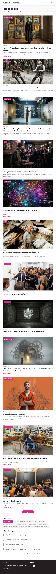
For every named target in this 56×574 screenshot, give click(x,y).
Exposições (41, 521)
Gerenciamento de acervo (9, 524)
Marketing (39, 524)
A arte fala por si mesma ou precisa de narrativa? (20, 88)
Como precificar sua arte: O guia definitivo (17, 540)
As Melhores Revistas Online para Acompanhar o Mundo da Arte (23, 549)
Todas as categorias (8, 521)
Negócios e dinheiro (7, 526)
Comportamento (45, 526)
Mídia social (45, 524)
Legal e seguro (32, 524)
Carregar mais (28, 512)
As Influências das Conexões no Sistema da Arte (20, 210)
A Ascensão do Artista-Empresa (14, 414)
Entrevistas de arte (33, 521)
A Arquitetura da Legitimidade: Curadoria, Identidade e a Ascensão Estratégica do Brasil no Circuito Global (27, 130)
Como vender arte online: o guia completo (17, 544)
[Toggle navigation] (51, 2)
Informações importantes (22, 524)
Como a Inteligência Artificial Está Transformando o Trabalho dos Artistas (26, 554)
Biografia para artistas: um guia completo (17, 535)
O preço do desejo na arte (12, 501)
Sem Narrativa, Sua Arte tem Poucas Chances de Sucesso (23, 331)
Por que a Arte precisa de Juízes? (15, 294)
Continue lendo (7, 56)
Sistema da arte (36, 526)
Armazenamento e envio (22, 521)
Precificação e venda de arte (20, 526)
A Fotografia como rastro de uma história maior (20, 172)
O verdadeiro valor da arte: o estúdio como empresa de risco (25, 459)
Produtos (30, 526)
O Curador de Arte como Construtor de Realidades (21, 253)
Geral (15, 521)
